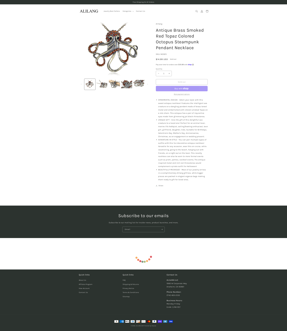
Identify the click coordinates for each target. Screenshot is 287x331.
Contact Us (83, 292)
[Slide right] (147, 84)
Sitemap (126, 297)
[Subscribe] (162, 229)
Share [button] (161, 186)
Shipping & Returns (131, 284)
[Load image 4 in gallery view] (126, 84)
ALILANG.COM (140, 326)
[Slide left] (81, 84)
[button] (128, 11)
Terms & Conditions (131, 292)
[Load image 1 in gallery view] (89, 84)
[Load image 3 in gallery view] (114, 84)
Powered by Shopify (150, 326)
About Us (82, 280)
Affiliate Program (85, 284)
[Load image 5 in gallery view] (139, 84)
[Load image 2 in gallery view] (102, 84)
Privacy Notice (128, 288)
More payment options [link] (182, 94)
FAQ (124, 280)
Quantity (159, 69)
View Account (84, 288)
